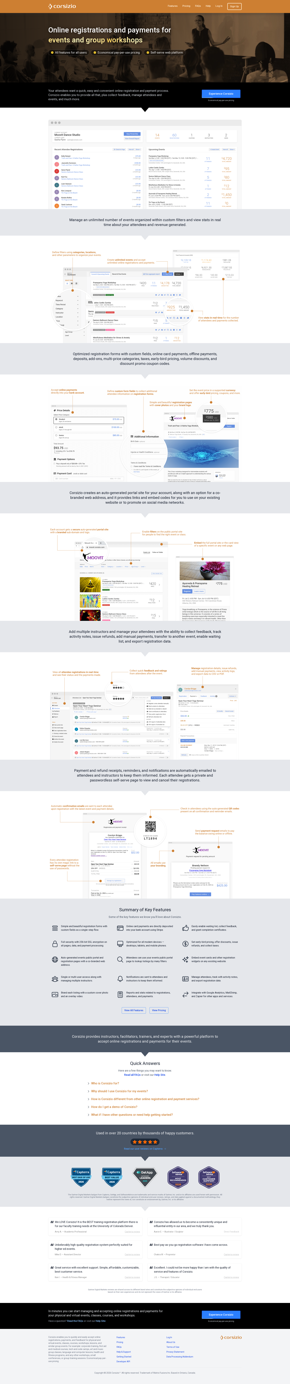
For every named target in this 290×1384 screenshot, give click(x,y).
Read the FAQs (75, 1321)
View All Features (133, 1010)
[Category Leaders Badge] (145, 1177)
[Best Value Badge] (112, 1177)
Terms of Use (172, 1347)
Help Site (159, 1074)
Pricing (186, 6)
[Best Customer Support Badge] (208, 1177)
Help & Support (124, 1352)
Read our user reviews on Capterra (143, 1148)
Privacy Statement (175, 1352)
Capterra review (132, 1231)
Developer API (123, 1361)
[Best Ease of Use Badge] (81, 1177)
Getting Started (124, 1356)
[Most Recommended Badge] (178, 1177)
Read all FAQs (132, 1074)
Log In (219, 6)
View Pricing (159, 1010)
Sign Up (234, 6)
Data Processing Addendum (179, 1356)
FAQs (198, 6)
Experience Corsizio (221, 93)
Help (208, 6)
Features (173, 6)
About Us (170, 1342)
